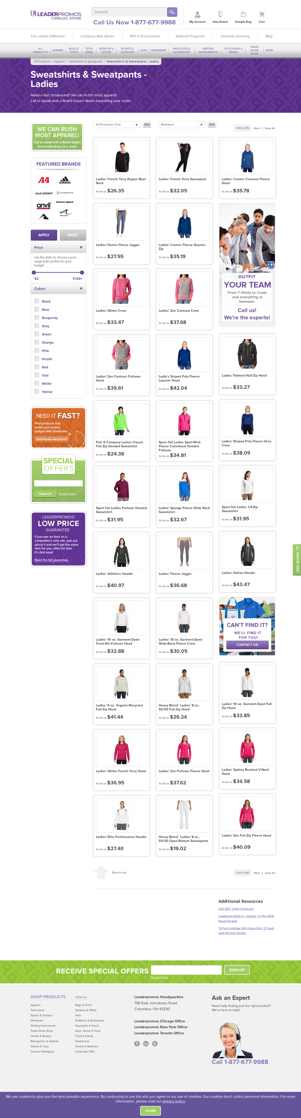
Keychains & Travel (234, 50)
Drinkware (158, 50)
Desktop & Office (106, 50)
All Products (40, 50)
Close (150, 1111)
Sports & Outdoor (127, 50)
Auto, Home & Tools (88, 1030)
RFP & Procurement (145, 36)
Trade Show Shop (254, 50)
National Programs (190, 36)
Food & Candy (84, 1036)
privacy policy (173, 1101)
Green (46, 334)
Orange (47, 342)
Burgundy (49, 318)
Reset (73, 235)
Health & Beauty (41, 1036)
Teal (44, 375)
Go (147, 124)
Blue (45, 310)
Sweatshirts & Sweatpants (86, 61)
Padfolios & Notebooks (181, 50)
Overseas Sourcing (235, 36)
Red (44, 367)
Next (257, 128)
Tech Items (89, 50)
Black (46, 301)
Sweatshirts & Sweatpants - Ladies (133, 61)
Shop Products (48, 996)
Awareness (82, 1041)
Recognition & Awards (45, 1041)
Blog (269, 36)
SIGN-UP (45, 494)
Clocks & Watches (86, 1046)
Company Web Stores (97, 36)
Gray (45, 326)
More (269, 50)
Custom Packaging (42, 1051)
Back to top (119, 872)
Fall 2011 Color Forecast (235, 909)
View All (270, 128)
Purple (46, 359)
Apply (43, 235)
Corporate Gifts (85, 1051)
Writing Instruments (208, 50)
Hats (143, 50)
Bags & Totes (74, 50)
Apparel (58, 50)
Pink (45, 351)
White (46, 384)
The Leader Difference (48, 36)
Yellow (46, 392)
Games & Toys (40, 1046)
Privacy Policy (67, 493)
